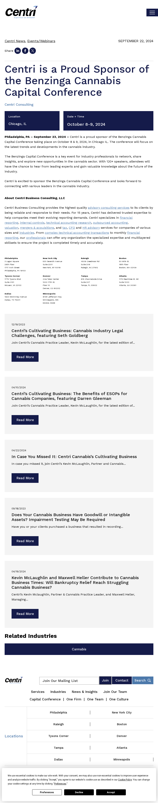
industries (26, 232)
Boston (122, 724)
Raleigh (58, 724)
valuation (11, 227)
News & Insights (84, 692)
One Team (95, 699)
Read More (25, 357)
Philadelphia (58, 712)
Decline (79, 792)
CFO (72, 227)
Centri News (15, 41)
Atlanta (122, 747)
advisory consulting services (108, 207)
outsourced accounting (110, 222)
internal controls (32, 222)
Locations (14, 736)
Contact (121, 680)
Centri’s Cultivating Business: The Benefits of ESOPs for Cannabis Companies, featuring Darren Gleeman (69, 396)
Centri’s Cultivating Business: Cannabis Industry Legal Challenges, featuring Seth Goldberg (67, 333)
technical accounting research (68, 222)
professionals (36, 237)
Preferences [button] (60, 783)
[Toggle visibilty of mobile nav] (152, 12)
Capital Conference (45, 699)
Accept (111, 792)
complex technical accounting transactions (77, 232)
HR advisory (91, 227)
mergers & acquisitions (37, 227)
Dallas (58, 759)
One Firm (73, 699)
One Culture (119, 699)
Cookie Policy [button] (125, 779)
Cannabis (79, 649)
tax (64, 227)
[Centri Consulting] (21, 12)
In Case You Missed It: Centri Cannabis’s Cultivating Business (74, 456)
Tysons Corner (58, 736)
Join (105, 680)
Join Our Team (115, 692)
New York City (122, 712)
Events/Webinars (41, 41)
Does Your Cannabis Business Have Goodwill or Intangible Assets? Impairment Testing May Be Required (71, 517)
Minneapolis (121, 759)
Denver (122, 736)
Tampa (58, 747)
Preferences (47, 792)
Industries (58, 692)
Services (38, 692)
